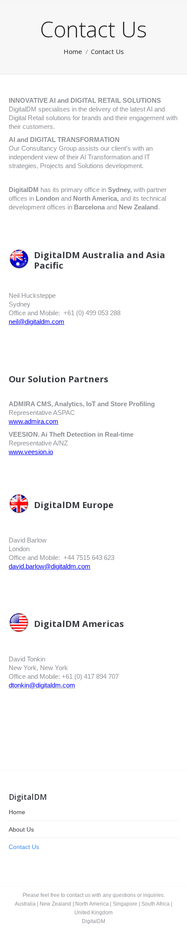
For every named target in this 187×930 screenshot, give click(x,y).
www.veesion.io (31, 451)
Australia (25, 904)
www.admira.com (33, 421)
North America (92, 904)
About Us (21, 829)
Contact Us (24, 846)
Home (17, 812)
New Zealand (55, 904)
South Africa (155, 904)
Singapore (125, 904)
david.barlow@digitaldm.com (49, 566)
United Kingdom (93, 913)
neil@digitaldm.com (36, 321)
